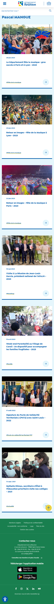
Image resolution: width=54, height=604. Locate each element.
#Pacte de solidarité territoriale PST (19, 435)
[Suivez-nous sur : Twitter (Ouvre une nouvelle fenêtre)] (27, 588)
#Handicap (10, 293)
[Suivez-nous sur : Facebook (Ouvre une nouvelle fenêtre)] (16, 589)
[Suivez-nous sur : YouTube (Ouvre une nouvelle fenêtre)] (39, 589)
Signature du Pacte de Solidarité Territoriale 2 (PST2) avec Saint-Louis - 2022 (25, 418)
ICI (38, 594)
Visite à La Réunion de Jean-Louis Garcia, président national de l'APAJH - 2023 (26, 276)
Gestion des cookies (27, 529)
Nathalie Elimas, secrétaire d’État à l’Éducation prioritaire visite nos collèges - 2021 (27, 489)
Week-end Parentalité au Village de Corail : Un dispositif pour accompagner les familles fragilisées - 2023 (26, 347)
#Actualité (10, 506)
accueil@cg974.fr (27, 553)
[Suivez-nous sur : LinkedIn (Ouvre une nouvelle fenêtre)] (33, 589)
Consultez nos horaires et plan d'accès (25, 557)
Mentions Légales (15, 523)
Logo (31, 526)
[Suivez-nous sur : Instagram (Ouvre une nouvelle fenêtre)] (21, 589)
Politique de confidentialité (33, 523)
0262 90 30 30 (22, 549)
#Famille (9, 364)
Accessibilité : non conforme (17, 526)
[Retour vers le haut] (48, 508)
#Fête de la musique (13, 82)
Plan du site (40, 526)
